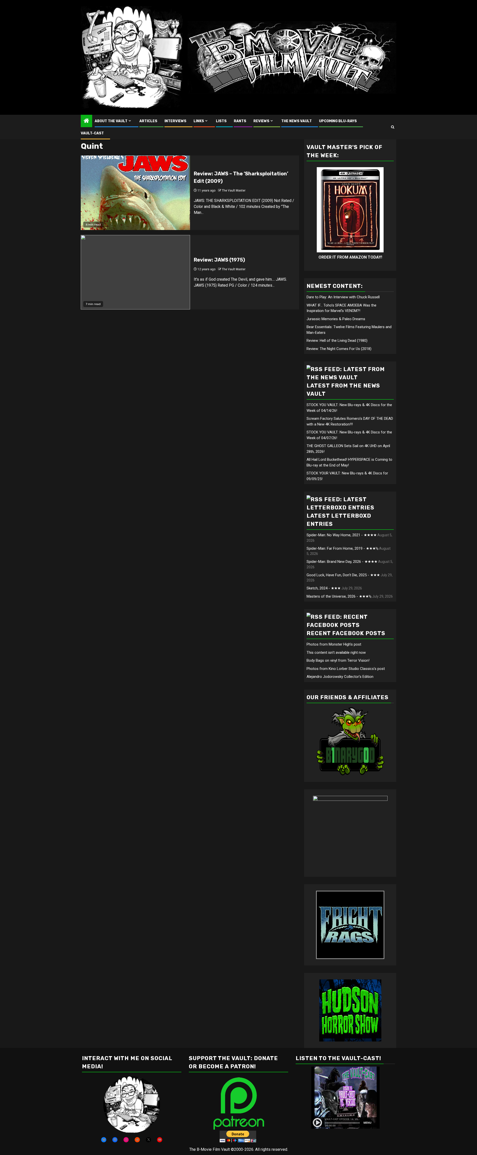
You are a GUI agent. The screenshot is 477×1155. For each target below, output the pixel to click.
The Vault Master (233, 190)
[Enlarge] (153, 1082)
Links (199, 121)
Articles (148, 121)
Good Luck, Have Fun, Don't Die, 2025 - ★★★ (343, 575)
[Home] (86, 121)
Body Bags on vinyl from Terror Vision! (338, 660)
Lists (221, 121)
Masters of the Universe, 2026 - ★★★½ (339, 596)
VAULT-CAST (92, 133)
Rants (240, 121)
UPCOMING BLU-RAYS (338, 121)
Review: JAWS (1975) (219, 260)
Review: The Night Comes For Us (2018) (339, 348)
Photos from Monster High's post (334, 644)
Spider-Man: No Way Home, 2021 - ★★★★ (342, 535)
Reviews (261, 121)
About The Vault (111, 121)
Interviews (175, 121)
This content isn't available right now (336, 652)
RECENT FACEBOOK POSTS (346, 633)
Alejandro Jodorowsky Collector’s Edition (340, 676)
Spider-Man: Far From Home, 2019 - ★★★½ (342, 548)
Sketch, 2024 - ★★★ (324, 588)
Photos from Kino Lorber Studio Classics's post (346, 668)
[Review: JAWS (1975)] (135, 272)
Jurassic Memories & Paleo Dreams (336, 319)
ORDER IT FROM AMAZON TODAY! (350, 257)
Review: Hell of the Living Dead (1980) (337, 340)
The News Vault (296, 121)
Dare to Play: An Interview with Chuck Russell (343, 297)
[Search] (393, 127)
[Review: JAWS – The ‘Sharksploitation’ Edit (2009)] (135, 192)
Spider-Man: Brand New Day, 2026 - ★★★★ (342, 561)
